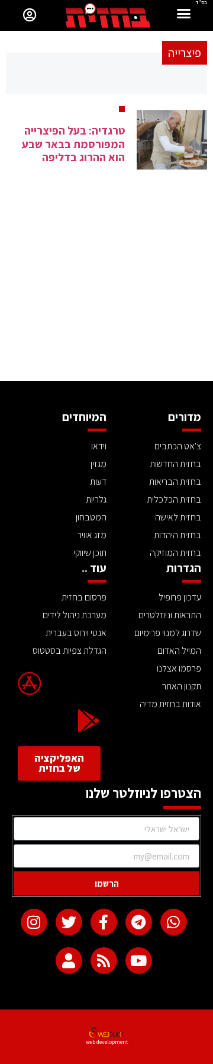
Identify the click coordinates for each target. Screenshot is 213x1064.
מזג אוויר (92, 535)
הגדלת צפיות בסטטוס (69, 650)
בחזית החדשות (175, 464)
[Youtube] (138, 960)
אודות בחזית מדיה (170, 704)
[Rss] (104, 960)
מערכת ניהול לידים (74, 615)
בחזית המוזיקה (175, 553)
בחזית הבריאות (175, 481)
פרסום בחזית (84, 597)
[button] (184, 15)
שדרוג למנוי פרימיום (167, 633)
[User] (69, 960)
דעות (98, 481)
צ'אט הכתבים (177, 446)
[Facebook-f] (104, 922)
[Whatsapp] (173, 922)
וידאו (98, 446)
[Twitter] (69, 922)
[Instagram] (34, 922)
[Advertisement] (106, 292)
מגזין (98, 464)
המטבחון (91, 517)
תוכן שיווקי (89, 553)
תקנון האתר (181, 686)
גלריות (96, 499)
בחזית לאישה (178, 517)
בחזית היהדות (177, 535)
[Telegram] (138, 922)
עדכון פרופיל (180, 597)
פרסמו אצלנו (179, 668)
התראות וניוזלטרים (169, 615)
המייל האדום (179, 650)
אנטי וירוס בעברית (76, 633)
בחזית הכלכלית (174, 499)
